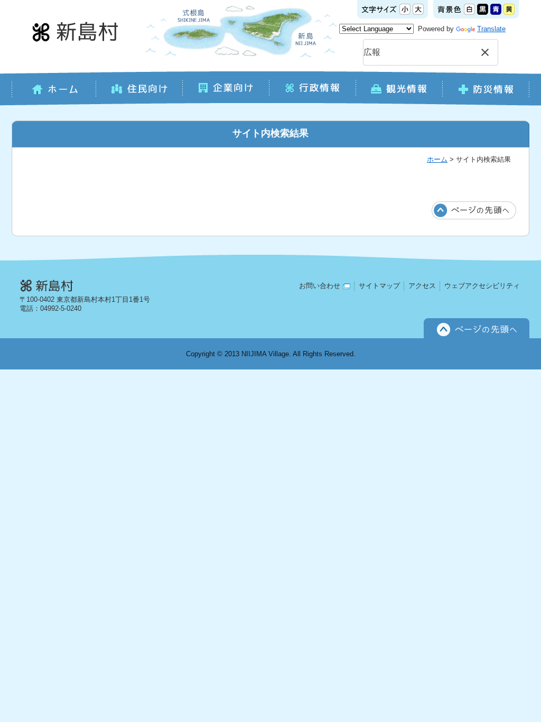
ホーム (437, 159)
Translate (491, 29)
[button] (485, 52)
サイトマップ (379, 286)
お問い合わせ (319, 286)
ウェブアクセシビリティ (482, 286)
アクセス (422, 286)
